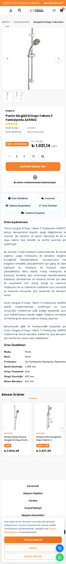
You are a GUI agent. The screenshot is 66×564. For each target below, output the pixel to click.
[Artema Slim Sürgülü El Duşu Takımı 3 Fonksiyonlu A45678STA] (49, 417)
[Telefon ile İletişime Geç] (60, 548)
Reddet (33, 548)
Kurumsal (33, 486)
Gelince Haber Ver (33, 166)
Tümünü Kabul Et (33, 540)
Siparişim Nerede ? (54, 3)
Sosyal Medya (33, 508)
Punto (10, 111)
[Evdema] (37, 10)
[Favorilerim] (54, 10)
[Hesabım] (10, 10)
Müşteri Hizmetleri (33, 515)
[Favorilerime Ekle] (33, 156)
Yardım (33, 500)
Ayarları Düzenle (33, 556)
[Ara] (19, 10)
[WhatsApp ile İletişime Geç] (60, 557)
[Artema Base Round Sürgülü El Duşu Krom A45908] (17, 417)
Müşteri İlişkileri (33, 493)
